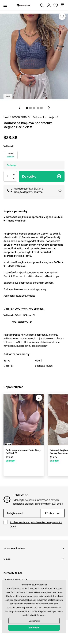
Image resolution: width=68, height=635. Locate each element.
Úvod (6, 117)
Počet (7, 176)
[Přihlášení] (49, 5)
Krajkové (53, 117)
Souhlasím (34, 627)
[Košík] (62, 5)
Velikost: (8, 146)
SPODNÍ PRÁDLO (21, 117)
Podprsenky (39, 117)
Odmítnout (34, 620)
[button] (5, 5)
